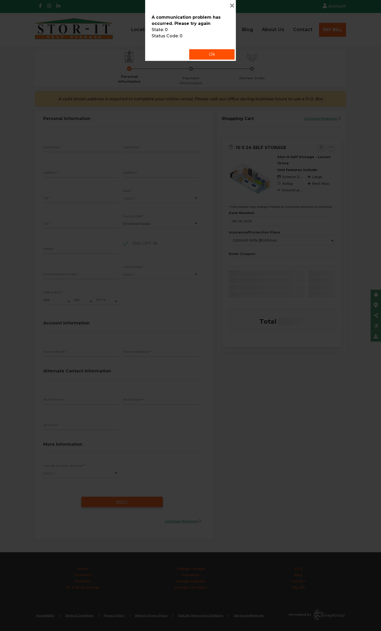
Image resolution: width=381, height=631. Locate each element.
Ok (212, 54)
